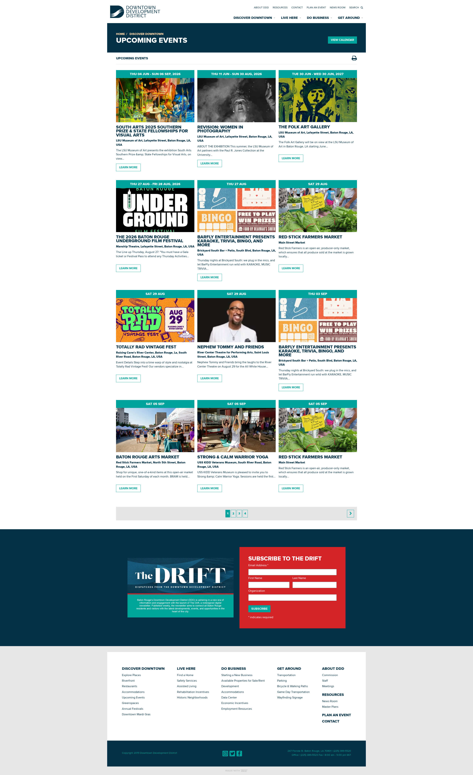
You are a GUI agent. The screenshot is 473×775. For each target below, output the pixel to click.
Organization (256, 591)
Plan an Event (316, 7)
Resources (280, 7)
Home (120, 34)
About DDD (261, 7)
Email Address (258, 565)
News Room (337, 7)
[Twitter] (232, 753)
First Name (255, 578)
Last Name (299, 578)
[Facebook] (239, 753)
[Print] (354, 58)
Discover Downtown (147, 34)
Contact (297, 7)
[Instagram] (225, 753)
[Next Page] (350, 513)
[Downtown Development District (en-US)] (135, 11)
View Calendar (342, 40)
